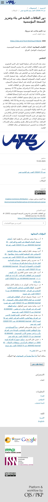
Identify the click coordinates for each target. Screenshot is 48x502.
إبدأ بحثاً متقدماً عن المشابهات (26, 356)
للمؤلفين (41, 399)
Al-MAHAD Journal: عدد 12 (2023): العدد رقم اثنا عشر (23, 245)
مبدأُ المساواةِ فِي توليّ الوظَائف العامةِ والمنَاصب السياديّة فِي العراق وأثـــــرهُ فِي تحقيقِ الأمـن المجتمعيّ (22, 330)
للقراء (42, 396)
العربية (42, 418)
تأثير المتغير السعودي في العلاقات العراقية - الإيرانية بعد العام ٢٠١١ (23, 275)
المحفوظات (33, 8)
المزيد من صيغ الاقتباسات (12, 223)
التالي (33, 351)
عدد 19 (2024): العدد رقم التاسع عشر (33, 10)
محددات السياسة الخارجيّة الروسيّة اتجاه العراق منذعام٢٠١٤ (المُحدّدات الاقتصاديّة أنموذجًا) (24, 263)
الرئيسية (43, 8)
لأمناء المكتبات (39, 403)
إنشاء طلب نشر (37, 364)
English (41, 421)
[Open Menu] (2, 2)
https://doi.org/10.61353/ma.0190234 (25, 41)
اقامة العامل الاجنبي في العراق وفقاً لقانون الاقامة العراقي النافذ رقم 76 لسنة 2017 (22, 318)
